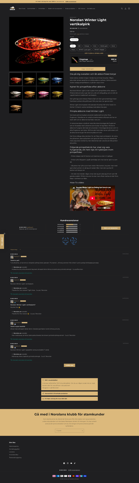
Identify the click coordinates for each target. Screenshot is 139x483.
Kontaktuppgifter (14, 449)
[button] (32, 8)
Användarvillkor (13, 454)
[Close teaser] (4, 233)
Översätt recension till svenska (22, 273)
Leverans (12, 452)
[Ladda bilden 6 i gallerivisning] (29, 92)
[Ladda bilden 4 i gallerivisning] (57, 79)
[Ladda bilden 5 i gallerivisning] (15, 92)
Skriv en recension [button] (111, 228)
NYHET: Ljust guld (84, 49)
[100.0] (65, 240)
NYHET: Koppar (99, 49)
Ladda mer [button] (69, 365)
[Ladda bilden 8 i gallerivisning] (57, 92)
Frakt (78, 34)
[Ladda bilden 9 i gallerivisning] (15, 106)
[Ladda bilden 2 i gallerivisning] (29, 79)
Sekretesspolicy (14, 446)
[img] (14, 254)
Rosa (73, 49)
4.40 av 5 (30, 227)
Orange (86, 46)
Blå (79, 46)
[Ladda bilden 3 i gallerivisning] (43, 79)
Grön (94, 46)
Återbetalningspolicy (15, 457)
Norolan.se (66, 479)
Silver (113, 46)
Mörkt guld (103, 46)
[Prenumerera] (82, 431)
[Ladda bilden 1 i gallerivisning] (15, 79)
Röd (73, 46)
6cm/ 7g (74, 39)
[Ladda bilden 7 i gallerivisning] (43, 92)
